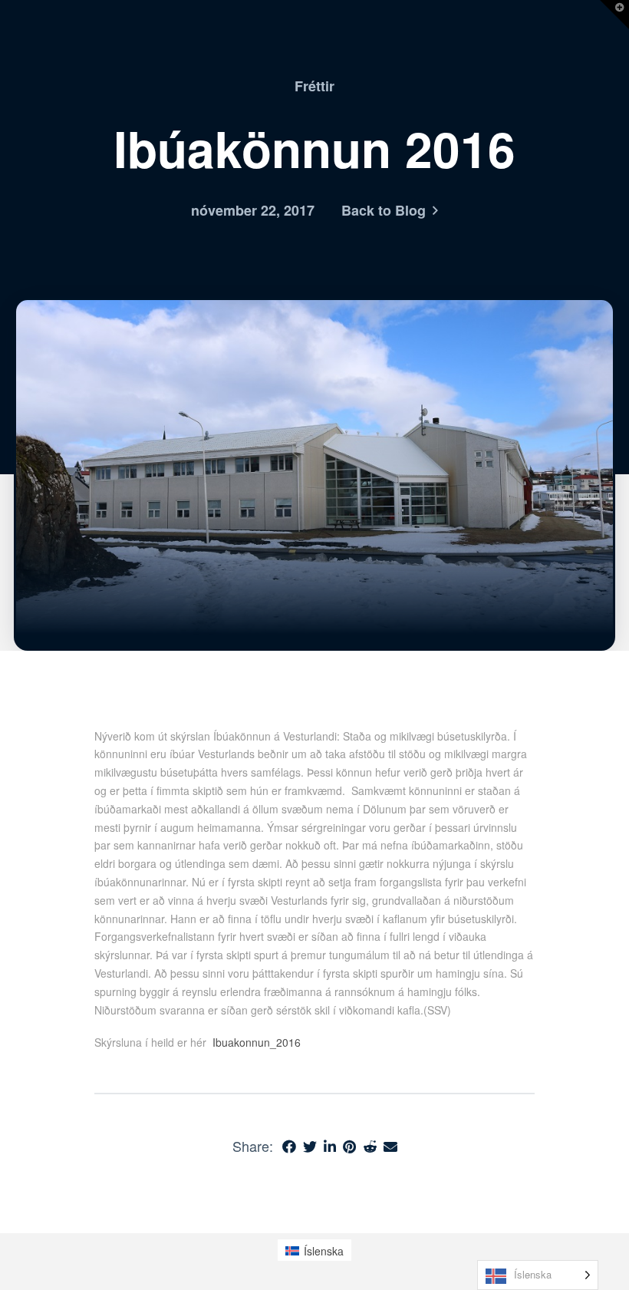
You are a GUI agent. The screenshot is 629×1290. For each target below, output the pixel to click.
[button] (614, 14)
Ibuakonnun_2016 (256, 1042)
